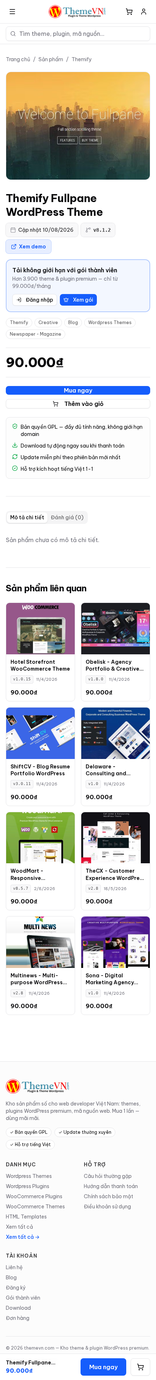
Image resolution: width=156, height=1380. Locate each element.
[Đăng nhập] (143, 11)
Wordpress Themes (110, 322)
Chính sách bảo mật (108, 1196)
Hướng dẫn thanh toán (111, 1186)
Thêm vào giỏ (84, 403)
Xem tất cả (19, 1227)
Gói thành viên (23, 1298)
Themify (81, 59)
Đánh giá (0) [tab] (67, 517)
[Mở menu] (12, 11)
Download (18, 1308)
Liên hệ (14, 1267)
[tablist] (47, 517)
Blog (73, 322)
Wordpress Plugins (27, 1186)
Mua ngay (78, 390)
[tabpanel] (78, 540)
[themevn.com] (78, 11)
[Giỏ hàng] (129, 11)
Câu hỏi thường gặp (108, 1176)
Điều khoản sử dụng (107, 1206)
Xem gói (83, 300)
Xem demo (32, 246)
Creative (48, 322)
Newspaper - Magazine (35, 334)
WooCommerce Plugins (34, 1196)
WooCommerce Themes (35, 1206)
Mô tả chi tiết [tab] (27, 517)
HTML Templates (26, 1216)
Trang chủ (18, 59)
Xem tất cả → (23, 1237)
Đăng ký (16, 1287)
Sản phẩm (50, 59)
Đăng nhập (39, 300)
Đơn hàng (17, 1318)
